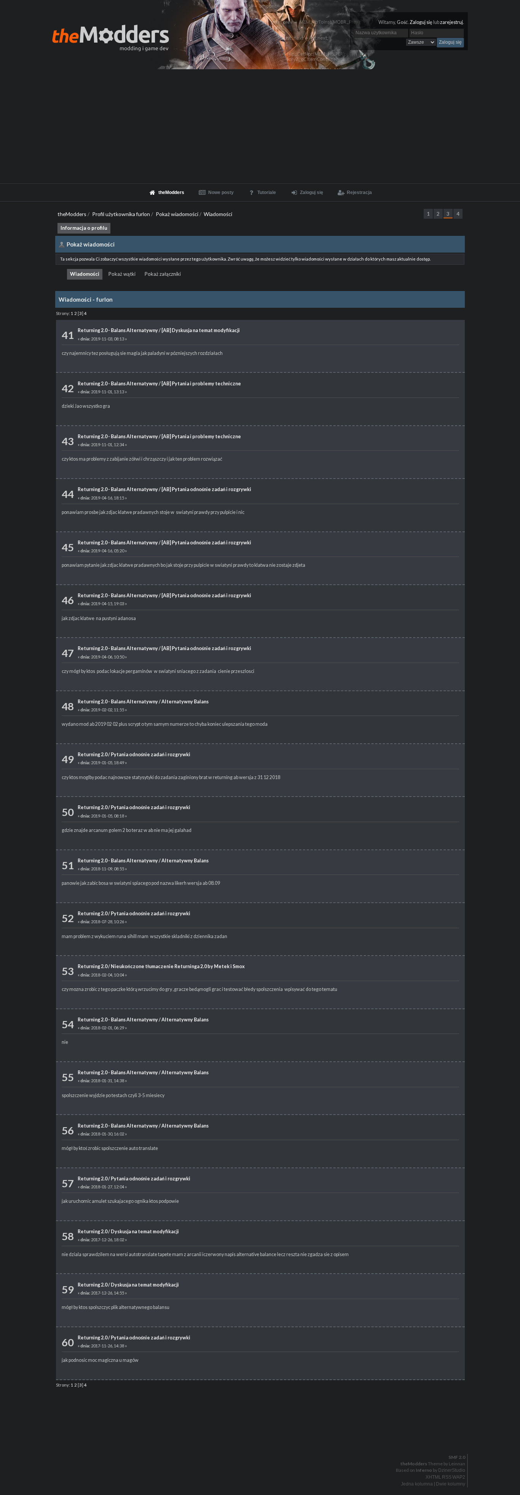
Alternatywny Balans (185, 702)
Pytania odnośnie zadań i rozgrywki (150, 754)
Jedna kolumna (417, 1484)
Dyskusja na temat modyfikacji (145, 1231)
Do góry (263, 1437)
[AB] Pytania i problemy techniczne (201, 383)
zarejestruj (451, 22)
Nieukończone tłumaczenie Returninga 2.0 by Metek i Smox (178, 966)
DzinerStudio (451, 1470)
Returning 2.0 (92, 754)
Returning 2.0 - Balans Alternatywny (118, 330)
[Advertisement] (260, 126)
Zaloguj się (421, 22)
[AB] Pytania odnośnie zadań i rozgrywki (206, 489)
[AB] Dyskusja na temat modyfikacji (200, 330)
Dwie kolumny (450, 1484)
